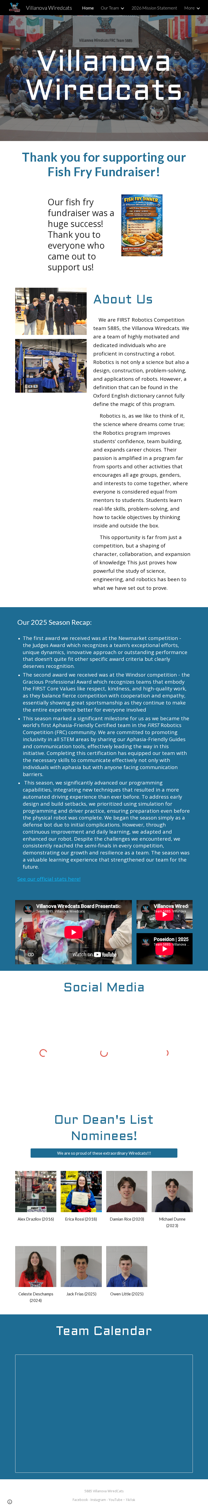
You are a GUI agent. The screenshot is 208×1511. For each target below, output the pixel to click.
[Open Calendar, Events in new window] (183, 1362)
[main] (104, 78)
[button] (10, 1502)
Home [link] (88, 7)
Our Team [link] (110, 7)
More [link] (189, 7)
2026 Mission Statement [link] (154, 7)
